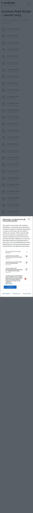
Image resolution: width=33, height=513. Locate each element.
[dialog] (16, 256)
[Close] (29, 219)
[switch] (25, 256)
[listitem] (16, 252)
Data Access (16, 293)
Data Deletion (6, 293)
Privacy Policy (27, 293)
